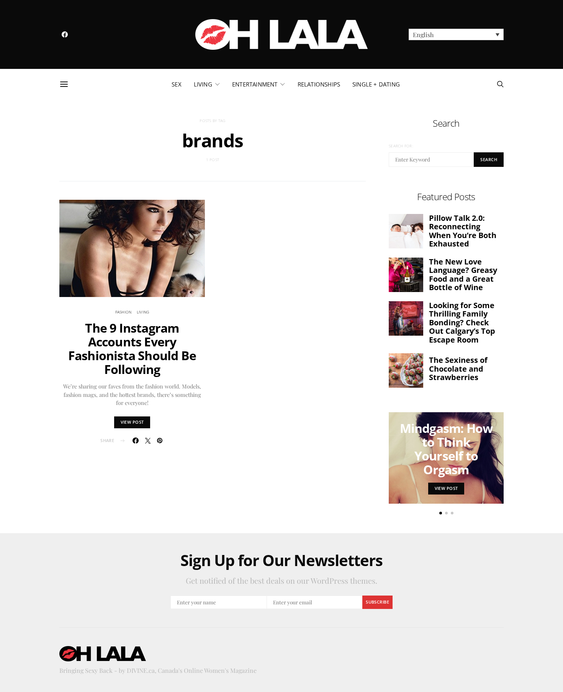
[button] (456, 34)
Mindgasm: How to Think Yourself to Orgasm (446, 449)
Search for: (401, 146)
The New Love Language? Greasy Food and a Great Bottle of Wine (463, 274)
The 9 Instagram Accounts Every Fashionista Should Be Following (132, 348)
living (203, 84)
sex (177, 84)
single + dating (376, 84)
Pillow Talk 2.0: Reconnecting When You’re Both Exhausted (462, 231)
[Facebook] (64, 34)
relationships (319, 84)
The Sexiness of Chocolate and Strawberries (458, 368)
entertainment (254, 84)
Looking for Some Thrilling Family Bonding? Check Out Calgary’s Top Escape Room (462, 322)
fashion (123, 312)
